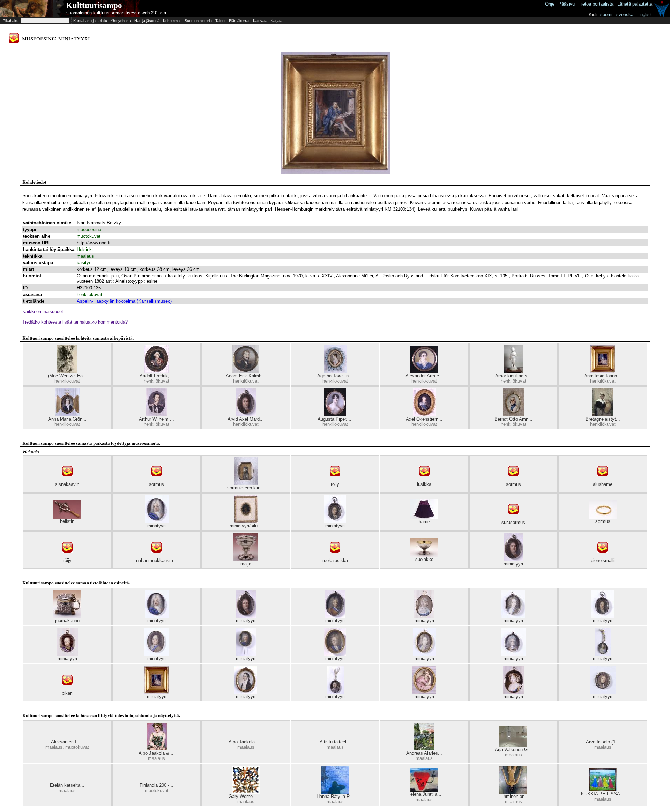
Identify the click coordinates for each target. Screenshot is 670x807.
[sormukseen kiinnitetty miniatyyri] (246, 483)
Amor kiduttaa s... (513, 375)
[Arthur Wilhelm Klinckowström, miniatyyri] (156, 414)
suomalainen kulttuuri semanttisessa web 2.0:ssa (116, 12)
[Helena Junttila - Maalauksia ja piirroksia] (424, 790)
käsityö (84, 262)
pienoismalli (603, 560)
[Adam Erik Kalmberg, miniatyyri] (245, 371)
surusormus (513, 522)
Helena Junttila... (424, 794)
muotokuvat (88, 236)
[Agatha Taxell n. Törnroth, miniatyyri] (335, 371)
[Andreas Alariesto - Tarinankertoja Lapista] (424, 749)
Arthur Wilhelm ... (156, 419)
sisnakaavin (67, 484)
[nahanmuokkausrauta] (156, 556)
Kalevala (260, 20)
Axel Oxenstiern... (424, 419)
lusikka (424, 484)
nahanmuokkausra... (156, 560)
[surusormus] (513, 518)
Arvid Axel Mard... (246, 419)
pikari (67, 693)
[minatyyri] (157, 521)
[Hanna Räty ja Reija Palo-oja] (335, 792)
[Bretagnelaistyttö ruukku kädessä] (602, 414)
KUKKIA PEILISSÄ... (602, 794)
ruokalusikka (335, 560)
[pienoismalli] (602, 556)
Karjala (276, 20)
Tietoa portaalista (596, 4)
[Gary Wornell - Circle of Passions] (246, 792)
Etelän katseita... (67, 785)
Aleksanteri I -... (67, 742)
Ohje (549, 4)
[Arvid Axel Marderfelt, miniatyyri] (246, 414)
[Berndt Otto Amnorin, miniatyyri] (513, 414)
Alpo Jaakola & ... (157, 753)
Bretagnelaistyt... (603, 419)
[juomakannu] (67, 616)
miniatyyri (335, 525)
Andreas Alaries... (424, 753)
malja (245, 564)
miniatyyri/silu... (246, 525)
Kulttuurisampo (94, 5)
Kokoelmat (172, 20)
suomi (606, 14)
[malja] (245, 559)
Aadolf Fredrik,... (156, 375)
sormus (156, 484)
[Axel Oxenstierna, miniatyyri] (424, 414)
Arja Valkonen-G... (513, 749)
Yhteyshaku (121, 20)
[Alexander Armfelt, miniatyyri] (424, 371)
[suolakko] (424, 555)
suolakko (424, 559)
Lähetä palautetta (634, 4)
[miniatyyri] (335, 521)
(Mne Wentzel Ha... (67, 375)
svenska (624, 14)
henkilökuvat (89, 294)
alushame (602, 484)
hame (424, 521)
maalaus (85, 256)
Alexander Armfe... (424, 375)
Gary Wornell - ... (246, 796)
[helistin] (67, 517)
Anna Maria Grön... (67, 419)
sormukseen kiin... (246, 487)
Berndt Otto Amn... (513, 419)
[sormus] (156, 480)
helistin (67, 521)
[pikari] (67, 688)
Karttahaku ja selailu (90, 20)
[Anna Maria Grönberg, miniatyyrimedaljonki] (67, 414)
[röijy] (335, 480)
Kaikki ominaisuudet (42, 311)
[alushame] (602, 480)
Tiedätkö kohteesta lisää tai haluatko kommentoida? (75, 322)
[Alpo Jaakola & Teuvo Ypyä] (157, 749)
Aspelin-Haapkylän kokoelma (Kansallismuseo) (124, 301)
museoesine (89, 229)
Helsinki (85, 249)
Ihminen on (513, 796)
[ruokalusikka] (335, 556)
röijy (335, 484)
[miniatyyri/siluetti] (246, 521)
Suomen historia (198, 20)
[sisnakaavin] (67, 480)
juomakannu (67, 620)
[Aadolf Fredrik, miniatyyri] (156, 371)
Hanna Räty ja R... (335, 796)
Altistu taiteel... (335, 742)
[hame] (424, 517)
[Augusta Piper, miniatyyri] (335, 414)
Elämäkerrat (239, 20)
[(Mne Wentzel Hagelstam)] (67, 371)
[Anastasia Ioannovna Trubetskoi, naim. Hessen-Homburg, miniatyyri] (602, 371)
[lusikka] (424, 480)
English (644, 14)
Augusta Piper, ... (335, 419)
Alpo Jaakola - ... (246, 742)
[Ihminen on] (513, 792)
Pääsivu (566, 4)
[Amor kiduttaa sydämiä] (513, 371)
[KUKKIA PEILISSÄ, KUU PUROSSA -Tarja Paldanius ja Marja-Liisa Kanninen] (603, 789)
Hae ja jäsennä (146, 20)
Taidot (220, 20)
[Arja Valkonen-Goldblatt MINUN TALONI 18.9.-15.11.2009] (513, 745)
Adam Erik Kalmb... (246, 375)
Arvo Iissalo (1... (602, 742)
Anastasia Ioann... (602, 375)
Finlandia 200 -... (156, 785)
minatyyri (156, 525)
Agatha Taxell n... (335, 375)
